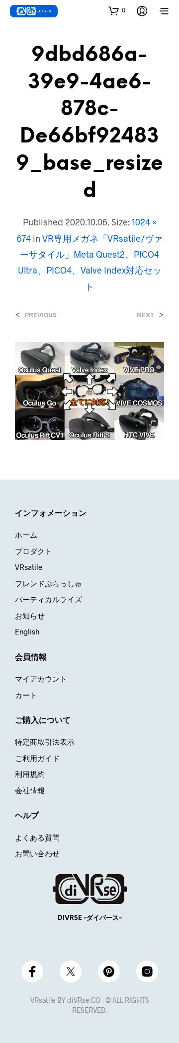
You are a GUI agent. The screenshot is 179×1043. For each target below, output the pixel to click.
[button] (116, 10)
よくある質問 (37, 837)
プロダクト (33, 551)
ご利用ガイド (37, 758)
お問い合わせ (37, 853)
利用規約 (30, 773)
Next (145, 315)
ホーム (26, 534)
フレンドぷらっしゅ (48, 583)
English (27, 631)
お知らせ (30, 615)
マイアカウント (41, 678)
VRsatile (28, 566)
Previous (40, 315)
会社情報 (30, 790)
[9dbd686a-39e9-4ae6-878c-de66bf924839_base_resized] (89, 389)
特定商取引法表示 (45, 741)
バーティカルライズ (48, 599)
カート (26, 695)
